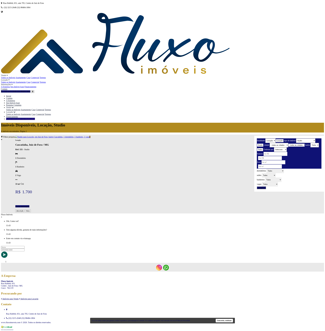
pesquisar (261, 188)
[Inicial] (115, 73)
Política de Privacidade (183, 320)
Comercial (35, 78)
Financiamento (30, 87)
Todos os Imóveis (8, 78)
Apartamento (20, 78)
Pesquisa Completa (13, 105)
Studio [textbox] (260, 145)
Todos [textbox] (260, 150)
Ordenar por (268, 149)
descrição (19, 211)
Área (259, 162)
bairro (307, 145)
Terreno (43, 78)
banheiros (261, 180)
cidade (266, 145)
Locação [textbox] (280, 141)
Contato (4, 89)
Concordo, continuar (224, 320)
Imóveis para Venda (10, 299)
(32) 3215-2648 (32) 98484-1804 (21, 119)
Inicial (8, 96)
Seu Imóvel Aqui (17, 87)
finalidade (261, 140)
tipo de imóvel (290, 140)
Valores (260, 154)
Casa (28, 78)
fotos (28, 211)
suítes (259, 175)
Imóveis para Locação (29, 299)
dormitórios (261, 171)
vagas (259, 184)
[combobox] (280, 140)
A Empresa (5, 87)
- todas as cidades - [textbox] (296, 145)
